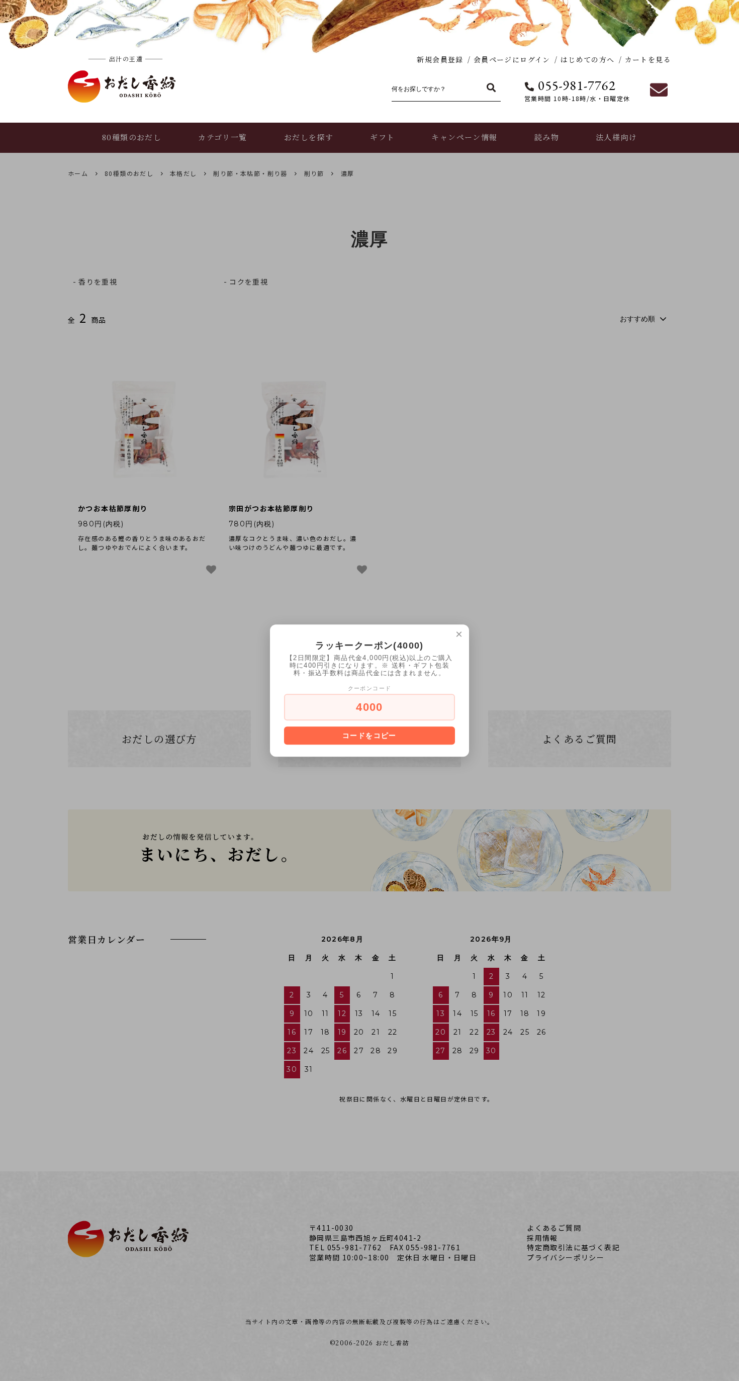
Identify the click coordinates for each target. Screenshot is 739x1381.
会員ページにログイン (512, 59)
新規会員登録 (440, 59)
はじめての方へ (588, 59)
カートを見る (648, 59)
